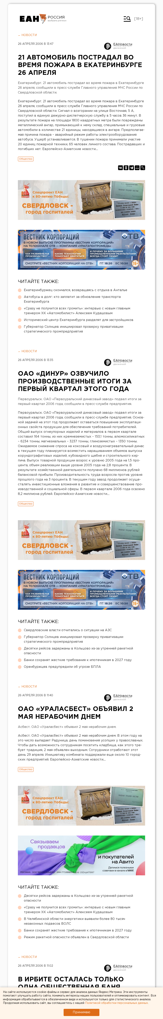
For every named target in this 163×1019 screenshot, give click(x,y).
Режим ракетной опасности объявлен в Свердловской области (76, 937)
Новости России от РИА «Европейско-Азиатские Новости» (33, 19)
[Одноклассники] (126, 167)
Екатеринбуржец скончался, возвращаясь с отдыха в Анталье (75, 290)
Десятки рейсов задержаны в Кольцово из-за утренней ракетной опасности (78, 651)
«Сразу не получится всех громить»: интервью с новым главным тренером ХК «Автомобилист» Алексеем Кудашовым (77, 311)
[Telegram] (131, 167)
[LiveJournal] (142, 167)
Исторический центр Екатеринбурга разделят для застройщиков (78, 320)
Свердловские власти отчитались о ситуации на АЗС (68, 630)
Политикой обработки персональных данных (116, 1003)
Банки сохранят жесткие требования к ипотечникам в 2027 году (78, 660)
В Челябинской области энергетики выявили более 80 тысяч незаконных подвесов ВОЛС (74, 921)
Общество (25, 159)
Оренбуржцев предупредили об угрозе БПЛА (62, 666)
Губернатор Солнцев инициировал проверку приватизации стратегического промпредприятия (73, 329)
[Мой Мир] (137, 167)
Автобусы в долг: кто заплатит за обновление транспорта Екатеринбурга (72, 299)
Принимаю (81, 1012)
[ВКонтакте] (120, 167)
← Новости (27, 35)
